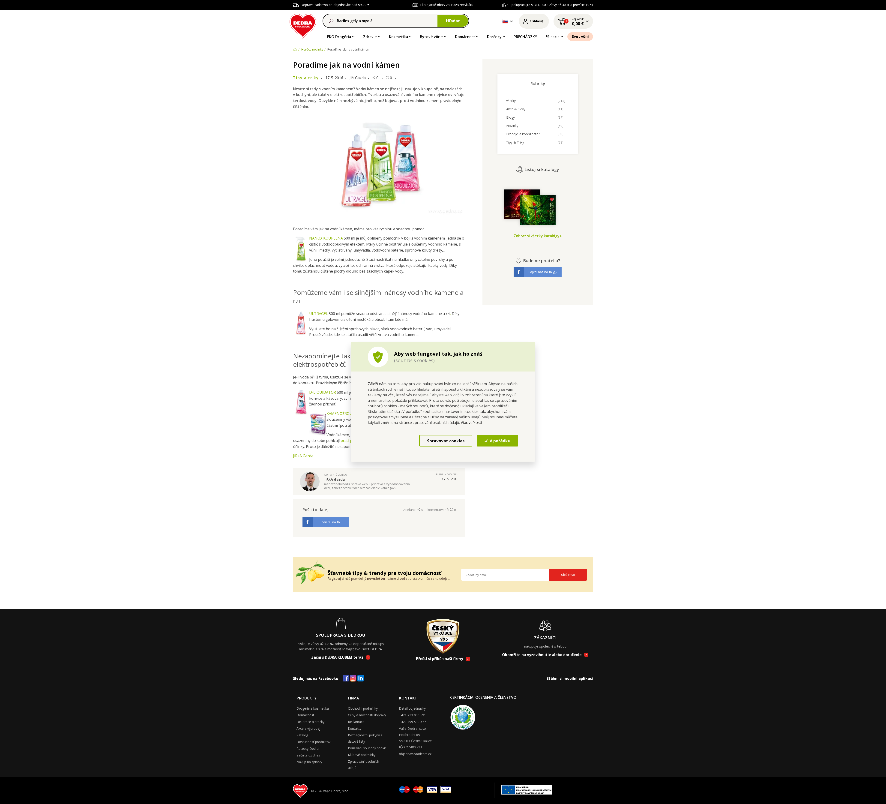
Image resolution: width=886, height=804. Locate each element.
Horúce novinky (312, 49)
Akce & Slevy (515, 109)
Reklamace (356, 722)
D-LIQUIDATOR (322, 392)
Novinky (512, 125)
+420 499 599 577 (412, 722)
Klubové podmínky (361, 755)
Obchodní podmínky (363, 708)
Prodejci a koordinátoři (523, 134)
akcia (555, 36)
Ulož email (568, 575)
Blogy (510, 117)
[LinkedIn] (360, 678)
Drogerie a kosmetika (312, 708)
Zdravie (370, 36)
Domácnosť (465, 36)
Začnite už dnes (308, 755)
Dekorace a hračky (310, 722)
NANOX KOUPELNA (326, 238)
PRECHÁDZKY (525, 36)
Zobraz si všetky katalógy (537, 236)
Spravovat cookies (445, 440)
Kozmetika (398, 36)
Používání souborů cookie (367, 748)
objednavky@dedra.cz (415, 754)
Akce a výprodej (308, 728)
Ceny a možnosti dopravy (367, 715)
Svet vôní (580, 36)
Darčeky (494, 36)
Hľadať (453, 21)
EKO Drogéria (339, 36)
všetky (511, 101)
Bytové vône (431, 36)
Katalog (302, 735)
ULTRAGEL (318, 313)
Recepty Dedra (307, 748)
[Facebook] (346, 678)
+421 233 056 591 (412, 715)
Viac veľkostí (471, 422)
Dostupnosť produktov (313, 742)
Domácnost (305, 715)
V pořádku (499, 440)
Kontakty (354, 728)
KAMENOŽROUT (340, 413)
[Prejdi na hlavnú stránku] (303, 25)
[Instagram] (353, 678)
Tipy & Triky (515, 142)
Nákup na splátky (309, 762)
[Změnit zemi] (505, 21)
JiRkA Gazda (303, 455)
